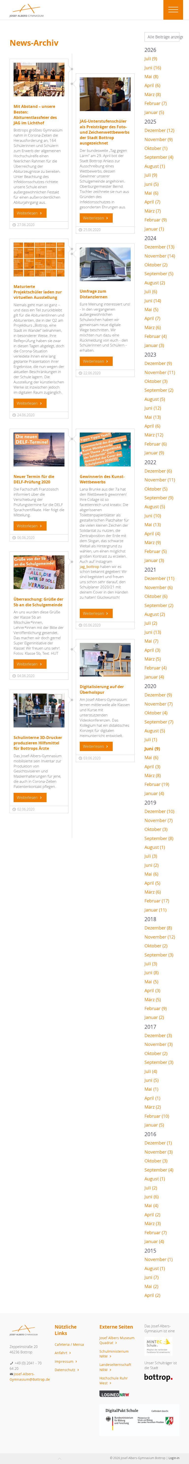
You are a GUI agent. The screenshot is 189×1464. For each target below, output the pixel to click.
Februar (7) (155, 103)
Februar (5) (155, 551)
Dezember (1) (158, 1143)
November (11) (159, 372)
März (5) (152, 659)
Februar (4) (155, 336)
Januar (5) (154, 112)
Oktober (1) (155, 148)
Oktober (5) (155, 489)
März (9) (152, 542)
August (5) (154, 399)
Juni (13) (152, 632)
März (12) (153, 435)
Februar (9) (155, 220)
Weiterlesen (28, 213)
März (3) (152, 1223)
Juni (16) (152, 68)
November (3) (158, 1044)
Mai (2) (151, 1286)
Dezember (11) (159, 578)
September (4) (158, 157)
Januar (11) (155, 910)
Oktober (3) (155, 381)
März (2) (152, 1107)
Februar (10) (156, 1116)
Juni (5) (151, 184)
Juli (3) (150, 856)
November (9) (158, 139)
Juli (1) (150, 739)
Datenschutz (65, 1369)
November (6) (158, 587)
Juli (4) (150, 1071)
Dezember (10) (159, 811)
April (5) (152, 883)
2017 (150, 1026)
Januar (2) (154, 1017)
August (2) (154, 283)
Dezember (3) (158, 1035)
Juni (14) (152, 301)
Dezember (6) (158, 471)
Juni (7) (151, 1277)
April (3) (152, 650)
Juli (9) (150, 58)
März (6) (152, 327)
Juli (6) (150, 291)
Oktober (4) (155, 713)
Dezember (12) (159, 130)
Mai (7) (151, 641)
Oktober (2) (155, 265)
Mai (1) (151, 1089)
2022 (150, 462)
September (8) (158, 838)
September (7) (158, 722)
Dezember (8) (158, 928)
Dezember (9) (158, 363)
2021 (150, 569)
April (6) (152, 85)
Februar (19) (156, 784)
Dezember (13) (159, 247)
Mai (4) (151, 1205)
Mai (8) (151, 76)
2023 (150, 354)
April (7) (152, 202)
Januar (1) (154, 229)
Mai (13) (152, 417)
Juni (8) (151, 972)
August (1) (154, 166)
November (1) (158, 1259)
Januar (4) (154, 677)
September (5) (158, 273)
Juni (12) (152, 408)
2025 (150, 121)
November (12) (159, 937)
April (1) (152, 1098)
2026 (150, 49)
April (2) (152, 1215)
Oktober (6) (155, 596)
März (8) (152, 94)
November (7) (158, 704)
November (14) (159, 256)
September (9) (158, 498)
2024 (150, 238)
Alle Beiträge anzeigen (164, 37)
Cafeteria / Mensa (69, 1344)
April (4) (152, 533)
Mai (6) (151, 193)
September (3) (158, 955)
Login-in (174, 1458)
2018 (150, 919)
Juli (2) (150, 623)
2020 (150, 686)
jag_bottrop (89, 566)
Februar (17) (156, 901)
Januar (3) (154, 345)
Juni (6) (151, 1197)
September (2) (158, 390)
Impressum (64, 1361)
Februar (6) (155, 444)
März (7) (152, 211)
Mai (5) (151, 309)
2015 (150, 1250)
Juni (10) (152, 516)
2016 (150, 1134)
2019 (150, 802)
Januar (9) (154, 453)
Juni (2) (151, 865)
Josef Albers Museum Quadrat (116, 1340)
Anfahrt (61, 1352)
